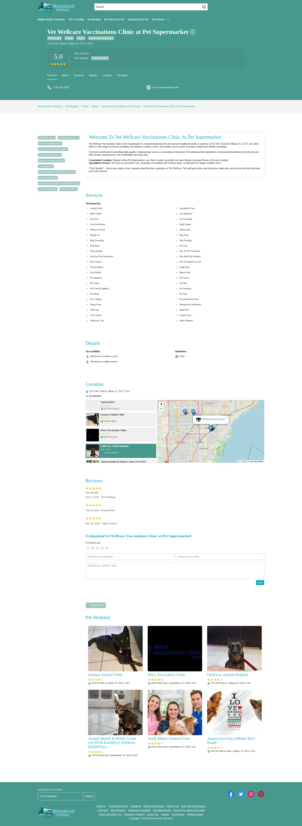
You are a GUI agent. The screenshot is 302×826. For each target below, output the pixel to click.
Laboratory (102, 810)
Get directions (95, 396)
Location (107, 75)
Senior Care (153, 814)
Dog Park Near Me (138, 19)
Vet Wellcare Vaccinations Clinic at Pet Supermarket (169, 106)
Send (260, 582)
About (65, 75)
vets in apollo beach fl (50, 154)
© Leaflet (243, 461)
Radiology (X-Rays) (134, 814)
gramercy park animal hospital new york (59, 183)
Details (93, 75)
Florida (69, 38)
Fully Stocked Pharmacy (193, 806)
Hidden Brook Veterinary (51, 19)
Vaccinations (178, 814)
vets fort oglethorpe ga (50, 143)
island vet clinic (46, 137)
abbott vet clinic (68, 189)
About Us (101, 806)
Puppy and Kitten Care (110, 814)
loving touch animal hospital (53, 149)
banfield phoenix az (68, 137)
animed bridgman (47, 189)
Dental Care (173, 806)
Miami (81, 38)
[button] (185, 412)
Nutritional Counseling (139, 810)
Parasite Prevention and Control (189, 810)
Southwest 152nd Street (101, 38)
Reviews (122, 75)
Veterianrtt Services (118, 806)
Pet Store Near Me (114, 19)
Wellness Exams (195, 814)
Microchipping (118, 810)
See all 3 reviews (100, 58)
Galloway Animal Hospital (213, 419)
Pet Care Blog (76, 19)
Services (79, 75)
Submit (89, 796)
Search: (100, 6)
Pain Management (162, 810)
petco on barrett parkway (51, 160)
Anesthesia (135, 806)
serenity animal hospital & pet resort (57, 172)
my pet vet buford (48, 177)
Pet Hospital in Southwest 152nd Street (120, 106)
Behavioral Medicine (154, 806)
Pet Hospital (94, 19)
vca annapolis (46, 166)
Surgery (165, 814)
